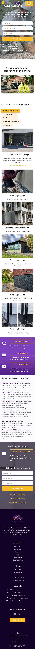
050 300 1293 (6, 46)
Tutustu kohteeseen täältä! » (17, 165)
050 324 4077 (6, 44)
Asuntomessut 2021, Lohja (17, 154)
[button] (17, 83)
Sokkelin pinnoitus (17, 195)
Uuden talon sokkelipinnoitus (17, 228)
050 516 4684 (6, 48)
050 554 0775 (6, 50)
